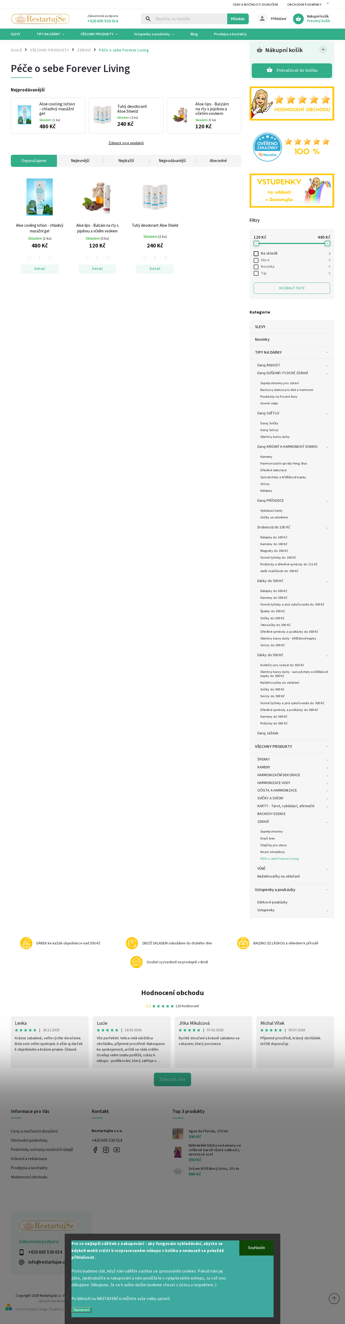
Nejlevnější (80, 161)
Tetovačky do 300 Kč (275, 625)
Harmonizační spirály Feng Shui (283, 463)
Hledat (238, 18)
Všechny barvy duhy (274, 436)
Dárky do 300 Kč (270, 581)
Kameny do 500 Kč (274, 716)
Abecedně (218, 161)
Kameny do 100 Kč (274, 544)
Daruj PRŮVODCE (270, 500)
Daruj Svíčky (269, 423)
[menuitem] (19, 34)
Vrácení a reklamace (29, 1159)
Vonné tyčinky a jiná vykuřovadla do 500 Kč (292, 703)
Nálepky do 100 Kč (273, 537)
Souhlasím (256, 1248)
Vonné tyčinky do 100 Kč (278, 557)
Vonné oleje (269, 403)
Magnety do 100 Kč (274, 550)
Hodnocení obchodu (172, 993)
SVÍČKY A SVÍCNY (270, 798)
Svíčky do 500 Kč (272, 689)
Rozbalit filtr (292, 288)
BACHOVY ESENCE (271, 814)
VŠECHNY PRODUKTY (273, 746)
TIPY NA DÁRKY (268, 352)
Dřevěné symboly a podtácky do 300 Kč (289, 631)
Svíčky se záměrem (274, 517)
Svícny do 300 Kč (272, 645)
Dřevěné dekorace (273, 470)
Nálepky (266, 490)
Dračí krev (267, 838)
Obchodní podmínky (304, 4)
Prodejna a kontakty (29, 1168)
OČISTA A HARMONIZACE (277, 790)
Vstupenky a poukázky (275, 890)
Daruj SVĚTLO (268, 413)
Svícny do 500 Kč (272, 696)
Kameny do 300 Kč (274, 597)
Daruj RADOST (268, 365)
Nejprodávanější (172, 161)
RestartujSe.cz (95, 1150)
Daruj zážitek (267, 733)
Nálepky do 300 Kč (273, 591)
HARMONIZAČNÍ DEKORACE (278, 775)
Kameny (266, 456)
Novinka (295, 266)
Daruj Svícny (269, 430)
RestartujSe (116, 1150)
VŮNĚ (261, 868)
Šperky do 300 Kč (272, 611)
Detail (39, 268)
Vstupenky (266, 910)
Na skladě (295, 253)
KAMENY (264, 767)
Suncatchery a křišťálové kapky (283, 477)
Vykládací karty (271, 510)
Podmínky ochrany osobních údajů (42, 1150)
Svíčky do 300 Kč (272, 618)
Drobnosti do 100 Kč (273, 527)
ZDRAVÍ (263, 821)
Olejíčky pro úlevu (273, 845)
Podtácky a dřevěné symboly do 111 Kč (289, 564)
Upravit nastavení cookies (59, 1301)
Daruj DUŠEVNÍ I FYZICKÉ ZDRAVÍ (282, 373)
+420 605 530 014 (107, 1140)
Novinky (262, 339)
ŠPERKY (263, 759)
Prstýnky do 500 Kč (274, 723)
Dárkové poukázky (272, 902)
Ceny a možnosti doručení (255, 4)
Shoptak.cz (56, 1309)
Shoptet (32, 1309)
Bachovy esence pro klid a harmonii (286, 389)
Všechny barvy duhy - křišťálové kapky (288, 638)
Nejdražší (126, 161)
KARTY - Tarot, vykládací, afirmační (286, 806)
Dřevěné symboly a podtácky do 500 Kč (289, 709)
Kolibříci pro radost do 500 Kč (282, 665)
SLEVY (260, 327)
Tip (295, 273)
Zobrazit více (172, 1079)
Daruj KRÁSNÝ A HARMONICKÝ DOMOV (287, 446)
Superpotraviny (271, 831)
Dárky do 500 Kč (270, 655)
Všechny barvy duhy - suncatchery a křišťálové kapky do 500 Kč (294, 673)
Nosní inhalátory (272, 852)
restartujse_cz (105, 1150)
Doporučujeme (34, 161)
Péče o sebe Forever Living (279, 858)
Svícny (265, 484)
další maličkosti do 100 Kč (279, 571)
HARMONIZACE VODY (274, 783)
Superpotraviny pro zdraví (279, 383)
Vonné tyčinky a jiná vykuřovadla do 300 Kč (292, 604)
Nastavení (81, 1310)
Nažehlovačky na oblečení (279, 682)
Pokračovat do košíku (297, 70)
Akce (295, 260)
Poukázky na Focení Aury (278, 396)
